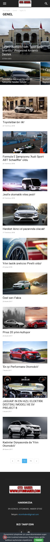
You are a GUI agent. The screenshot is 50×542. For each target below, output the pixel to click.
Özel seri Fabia (12, 297)
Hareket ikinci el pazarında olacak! (24, 229)
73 (31, 461)
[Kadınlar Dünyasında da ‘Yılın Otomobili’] (25, 428)
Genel (15, 10)
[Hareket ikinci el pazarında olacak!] (25, 214)
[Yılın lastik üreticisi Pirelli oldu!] (25, 249)
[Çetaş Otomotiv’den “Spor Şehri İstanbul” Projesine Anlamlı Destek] (25, 40)
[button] (4, 3)
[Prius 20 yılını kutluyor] (25, 318)
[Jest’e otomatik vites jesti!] (25, 180)
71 (18, 461)
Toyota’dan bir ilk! (13, 122)
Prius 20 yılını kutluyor (16, 332)
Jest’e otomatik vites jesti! (19, 194)
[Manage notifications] (5, 537)
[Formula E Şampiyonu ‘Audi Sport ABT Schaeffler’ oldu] (25, 142)
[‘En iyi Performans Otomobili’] (25, 352)
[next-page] (36, 461)
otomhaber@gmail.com (28, 514)
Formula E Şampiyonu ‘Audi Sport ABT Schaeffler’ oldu (23, 158)
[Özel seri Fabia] (25, 283)
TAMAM (38, 540)
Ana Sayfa (6, 10)
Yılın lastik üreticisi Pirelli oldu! (22, 263)
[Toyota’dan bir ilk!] (25, 107)
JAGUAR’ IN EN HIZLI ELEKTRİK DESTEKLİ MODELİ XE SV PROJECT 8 (23, 404)
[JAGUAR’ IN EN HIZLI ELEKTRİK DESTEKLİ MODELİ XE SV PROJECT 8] (25, 387)
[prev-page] (12, 461)
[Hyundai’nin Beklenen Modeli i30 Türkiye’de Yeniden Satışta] (20, 77)
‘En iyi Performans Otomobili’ (21, 366)
